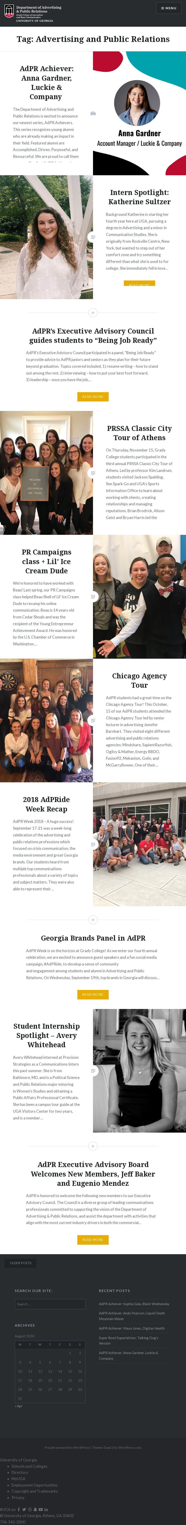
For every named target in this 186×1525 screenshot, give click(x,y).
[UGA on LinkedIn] (46, 1509)
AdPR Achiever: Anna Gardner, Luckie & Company (128, 1355)
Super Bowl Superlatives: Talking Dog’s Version (128, 1340)
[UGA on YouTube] (41, 1509)
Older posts (21, 1263)
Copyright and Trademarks (35, 1491)
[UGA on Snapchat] (35, 1509)
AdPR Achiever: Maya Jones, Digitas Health (132, 1328)
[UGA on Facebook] (19, 1509)
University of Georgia (18, 1460)
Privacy (18, 1497)
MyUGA (18, 1478)
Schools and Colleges (29, 1466)
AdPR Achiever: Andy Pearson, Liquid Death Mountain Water (132, 1316)
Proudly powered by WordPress (67, 1447)
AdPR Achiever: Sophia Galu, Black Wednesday (134, 1304)
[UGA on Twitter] (24, 1509)
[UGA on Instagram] (30, 1509)
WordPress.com (129, 1447)
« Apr (18, 1406)
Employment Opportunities (35, 1485)
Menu (171, 8)
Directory (20, 1472)
